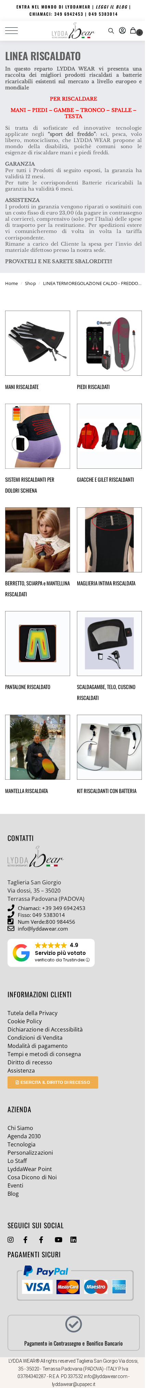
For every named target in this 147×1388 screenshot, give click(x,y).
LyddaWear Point (30, 1169)
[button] (134, 31)
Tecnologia (22, 1144)
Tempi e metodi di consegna (44, 1054)
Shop (30, 283)
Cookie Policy (25, 1021)
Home (11, 283)
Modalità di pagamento (38, 1046)
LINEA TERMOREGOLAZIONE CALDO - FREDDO (90, 283)
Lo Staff (17, 1161)
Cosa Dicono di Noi (32, 1177)
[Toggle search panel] (111, 31)
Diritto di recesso (30, 1062)
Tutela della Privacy (33, 1013)
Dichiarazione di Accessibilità (45, 1029)
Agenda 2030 (24, 1136)
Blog (13, 1193)
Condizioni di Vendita (35, 1037)
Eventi (16, 1185)
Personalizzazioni (30, 1152)
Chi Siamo (21, 1128)
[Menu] (15, 31)
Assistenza (21, 1070)
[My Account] (122, 30)
